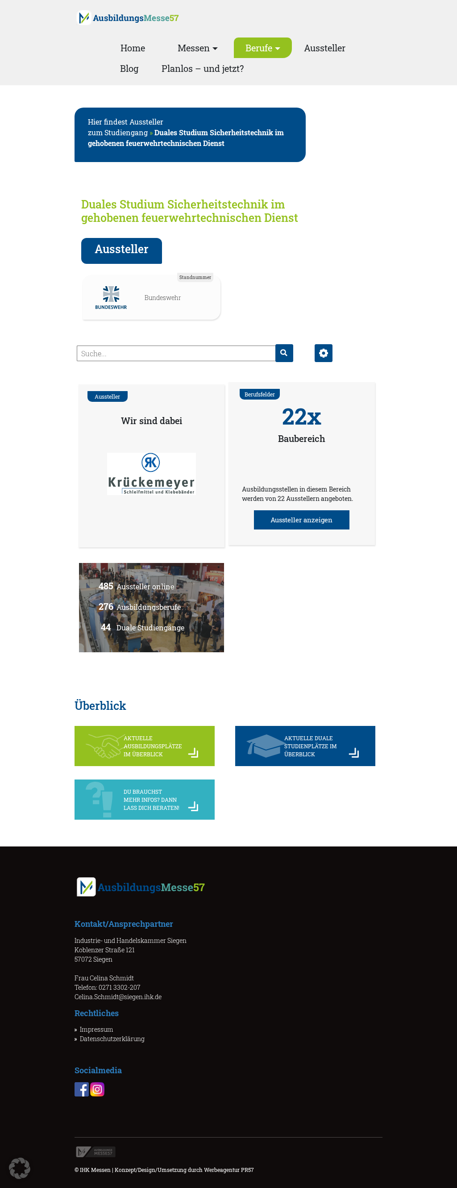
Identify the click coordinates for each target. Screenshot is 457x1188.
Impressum (96, 1029)
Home (132, 48)
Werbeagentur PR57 (229, 1169)
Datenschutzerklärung (112, 1038)
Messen (194, 48)
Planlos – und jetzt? (203, 68)
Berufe (258, 48)
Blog (129, 68)
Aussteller (324, 48)
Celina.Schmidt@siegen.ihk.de (118, 996)
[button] (19, 1168)
